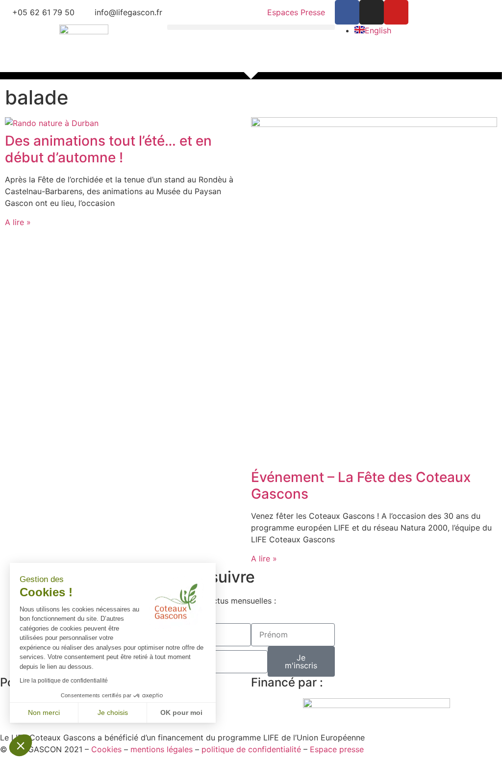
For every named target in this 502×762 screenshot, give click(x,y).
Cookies (106, 749)
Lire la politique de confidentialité (64, 680)
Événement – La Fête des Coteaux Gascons (361, 485)
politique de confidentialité (251, 749)
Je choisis (113, 712)
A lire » (18, 222)
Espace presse (337, 749)
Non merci (44, 712)
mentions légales (161, 749)
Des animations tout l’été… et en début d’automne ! (108, 149)
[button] (250, 27)
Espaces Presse (296, 12)
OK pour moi (181, 712)
